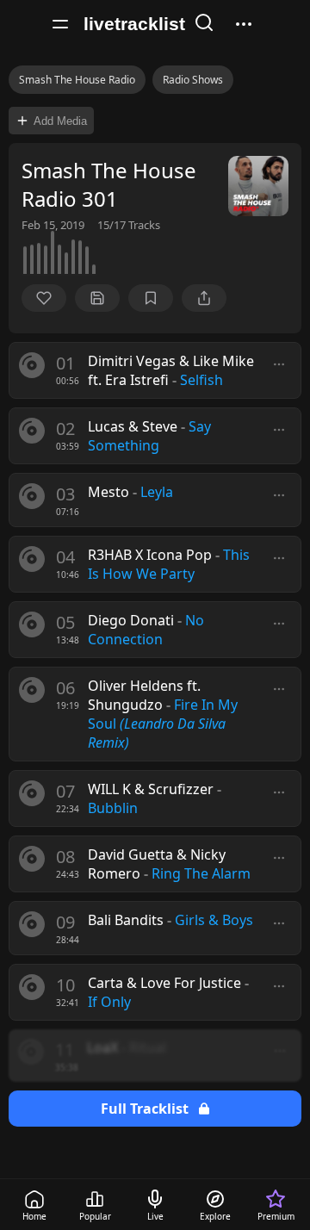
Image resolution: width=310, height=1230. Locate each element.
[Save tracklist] (97, 298)
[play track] (32, 365)
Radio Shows (193, 79)
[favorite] (44, 298)
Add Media (60, 121)
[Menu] (60, 24)
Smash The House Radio (77, 79)
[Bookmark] (150, 298)
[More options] (279, 364)
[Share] (204, 298)
